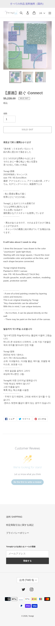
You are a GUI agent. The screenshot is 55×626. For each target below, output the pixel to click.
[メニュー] (50, 13)
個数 (5, 113)
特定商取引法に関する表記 (20, 525)
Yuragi (31, 616)
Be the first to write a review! (27, 482)
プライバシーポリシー (17, 533)
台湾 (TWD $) (26, 580)
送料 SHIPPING (14, 516)
